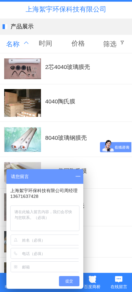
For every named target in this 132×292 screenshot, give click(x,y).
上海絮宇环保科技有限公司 (66, 9)
